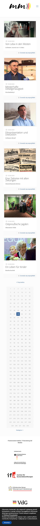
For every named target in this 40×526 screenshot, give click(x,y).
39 (18, 310)
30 (29, 303)
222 (29, 418)
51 (18, 317)
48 (29, 314)
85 (10, 339)
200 (14, 408)
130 (22, 364)
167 (26, 386)
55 (10, 321)
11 (25, 292)
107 (26, 350)
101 (26, 346)
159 (18, 382)
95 (25, 343)
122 (14, 361)
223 (10, 422)
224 (14, 422)
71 (25, 328)
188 (14, 400)
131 (26, 364)
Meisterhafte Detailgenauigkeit (14, 87)
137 (26, 368)
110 (14, 353)
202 (22, 408)
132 (29, 364)
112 (22, 353)
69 (18, 328)
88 (22, 339)
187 (10, 400)
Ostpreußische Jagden (16, 224)
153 (18, 379)
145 (10, 375)
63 (18, 325)
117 (18, 357)
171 (18, 389)
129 (18, 364)
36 (29, 307)
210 (29, 411)
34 (22, 307)
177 (18, 393)
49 (10, 317)
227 (26, 422)
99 (18, 346)
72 (29, 328)
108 (29, 350)
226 (22, 422)
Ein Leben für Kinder (16, 267)
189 (18, 400)
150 (29, 375)
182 (14, 397)
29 (25, 303)
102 (29, 346)
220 (22, 418)
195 (18, 404)
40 (22, 310)
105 (18, 350)
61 (10, 325)
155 (26, 379)
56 (14, 321)
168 (29, 386)
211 (10, 415)
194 (14, 404)
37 (10, 310)
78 (29, 332)
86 (14, 339)
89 (25, 339)
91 (10, 343)
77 (25, 332)
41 (25, 310)
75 (18, 332)
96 (29, 343)
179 (26, 393)
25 (10, 303)
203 (26, 408)
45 (18, 314)
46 (22, 314)
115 (10, 357)
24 (29, 299)
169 (10, 389)
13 (10, 296)
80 (14, 335)
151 (10, 379)
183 (18, 397)
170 (14, 389)
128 (14, 364)
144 (29, 371)
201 (18, 408)
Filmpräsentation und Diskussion (16, 133)
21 (18, 299)
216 (29, 415)
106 (22, 350)
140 (14, 371)
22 (22, 299)
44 (14, 314)
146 (14, 375)
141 (18, 371)
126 (29, 361)
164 (14, 386)
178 (22, 393)
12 (29, 292)
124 (22, 361)
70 (22, 328)
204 (29, 408)
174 (29, 389)
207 (18, 411)
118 (22, 357)
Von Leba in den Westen (18, 44)
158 (14, 382)
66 (29, 325)
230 (16, 426)
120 (29, 357)
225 (18, 422)
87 (18, 339)
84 (29, 335)
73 (10, 332)
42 (29, 310)
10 (22, 292)
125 (26, 361)
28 (22, 303)
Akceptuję (7, 522)
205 (10, 411)
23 (25, 299)
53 (25, 317)
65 (25, 325)
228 (29, 422)
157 (10, 382)
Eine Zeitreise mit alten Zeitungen (17, 179)
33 (18, 307)
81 (18, 335)
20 (14, 299)
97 (10, 346)
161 (26, 382)
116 (14, 357)
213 (18, 415)
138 (29, 368)
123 (18, 361)
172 (22, 389)
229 (12, 426)
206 (14, 411)
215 (26, 415)
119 (26, 357)
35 (25, 307)
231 (20, 426)
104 (14, 350)
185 (26, 397)
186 (29, 397)
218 (14, 418)
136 (22, 368)
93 (18, 343)
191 (26, 400)
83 (25, 335)
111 (18, 353)
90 (29, 339)
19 (10, 299)
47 (25, 314)
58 (22, 321)
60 (29, 321)
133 (10, 368)
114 (29, 353)
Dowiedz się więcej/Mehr (27, 53)
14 (14, 296)
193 (10, 404)
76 (22, 332)
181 (10, 397)
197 (26, 404)
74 (14, 332)
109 (10, 353)
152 (14, 379)
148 (22, 375)
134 (14, 368)
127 (10, 364)
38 (14, 310)
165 (18, 386)
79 (10, 335)
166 (22, 386)
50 (14, 317)
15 (18, 296)
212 (14, 415)
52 (22, 317)
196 (22, 404)
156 (29, 379)
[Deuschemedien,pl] (20, 6)
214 (22, 415)
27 (18, 303)
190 (22, 400)
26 (14, 303)
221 (26, 418)
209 (26, 411)
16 (22, 296)
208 (22, 411)
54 (29, 317)
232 (24, 426)
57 (18, 321)
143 (26, 371)
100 (22, 346)
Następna (19, 430)
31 (10, 307)
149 (26, 375)
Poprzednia (21, 282)
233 (28, 426)
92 (14, 343)
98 (14, 346)
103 (10, 350)
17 (25, 296)
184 (22, 397)
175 (10, 393)
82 (22, 335)
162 (29, 382)
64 (22, 325)
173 (26, 389)
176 (14, 393)
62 (14, 325)
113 (26, 353)
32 (14, 307)
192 (29, 400)
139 (10, 371)
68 (14, 328)
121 (10, 361)
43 (10, 314)
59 (25, 321)
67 (10, 328)
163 (10, 386)
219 (18, 418)
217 (10, 418)
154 (22, 379)
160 (22, 382)
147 (18, 375)
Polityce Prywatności (11, 515)
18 (29, 296)
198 (29, 404)
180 (29, 393)
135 (18, 368)
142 (22, 371)
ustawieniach (32, 519)
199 (10, 408)
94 (22, 343)
